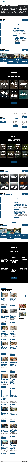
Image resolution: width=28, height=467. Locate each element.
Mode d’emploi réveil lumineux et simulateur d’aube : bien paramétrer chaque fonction (23, 85)
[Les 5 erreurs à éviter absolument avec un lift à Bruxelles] (3, 55)
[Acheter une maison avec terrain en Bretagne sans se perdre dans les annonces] (13, 409)
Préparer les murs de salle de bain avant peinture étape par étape (23, 269)
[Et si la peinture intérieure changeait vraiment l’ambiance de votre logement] (5, 295)
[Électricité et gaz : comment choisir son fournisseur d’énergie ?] (10, 56)
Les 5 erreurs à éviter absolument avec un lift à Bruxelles (3, 60)
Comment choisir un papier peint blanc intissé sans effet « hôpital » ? (14, 5)
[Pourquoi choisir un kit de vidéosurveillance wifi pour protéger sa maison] (22, 314)
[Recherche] (24, 1)
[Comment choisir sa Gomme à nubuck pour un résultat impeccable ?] (13, 343)
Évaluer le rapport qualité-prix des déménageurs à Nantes (24, 61)
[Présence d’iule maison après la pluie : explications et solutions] (13, 311)
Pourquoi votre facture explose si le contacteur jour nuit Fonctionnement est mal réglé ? (4, 94)
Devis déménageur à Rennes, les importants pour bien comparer (4, 447)
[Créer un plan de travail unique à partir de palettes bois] (22, 306)
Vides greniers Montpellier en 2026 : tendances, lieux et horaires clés (20, 24)
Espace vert (10, 151)
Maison (4, 183)
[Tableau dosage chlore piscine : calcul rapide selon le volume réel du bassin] (10, 231)
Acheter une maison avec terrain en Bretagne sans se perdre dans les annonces (13, 414)
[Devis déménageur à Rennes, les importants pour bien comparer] (5, 442)
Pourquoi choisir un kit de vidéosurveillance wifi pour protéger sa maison (22, 318)
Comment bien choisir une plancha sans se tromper (10, 154)
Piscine (10, 238)
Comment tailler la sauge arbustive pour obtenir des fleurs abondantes (17, 153)
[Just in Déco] (5, 1)
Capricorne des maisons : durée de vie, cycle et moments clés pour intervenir (3, 146)
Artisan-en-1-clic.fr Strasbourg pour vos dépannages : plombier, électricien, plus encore (4, 177)
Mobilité (3, 61)
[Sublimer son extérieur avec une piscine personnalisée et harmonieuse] (17, 230)
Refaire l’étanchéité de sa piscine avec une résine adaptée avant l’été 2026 (3, 234)
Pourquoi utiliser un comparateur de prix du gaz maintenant (23, 187)
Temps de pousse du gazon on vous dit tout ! (24, 147)
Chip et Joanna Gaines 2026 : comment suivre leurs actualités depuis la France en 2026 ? (19, 31)
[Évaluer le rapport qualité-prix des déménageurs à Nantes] (24, 56)
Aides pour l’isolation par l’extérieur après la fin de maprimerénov (14, 270)
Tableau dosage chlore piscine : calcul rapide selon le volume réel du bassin (10, 236)
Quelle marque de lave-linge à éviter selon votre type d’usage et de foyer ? (4, 85)
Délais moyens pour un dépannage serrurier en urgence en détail (13, 447)
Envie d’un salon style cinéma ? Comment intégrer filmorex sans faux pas (14, 95)
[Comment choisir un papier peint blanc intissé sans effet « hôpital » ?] (13, 295)
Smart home (4, 91)
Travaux (14, 266)
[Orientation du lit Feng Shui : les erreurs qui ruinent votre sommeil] (5, 343)
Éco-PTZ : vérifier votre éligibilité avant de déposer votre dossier (4, 269)
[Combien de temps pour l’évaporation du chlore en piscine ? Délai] (24, 231)
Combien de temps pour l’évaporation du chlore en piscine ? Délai (24, 236)
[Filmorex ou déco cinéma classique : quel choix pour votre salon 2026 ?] (13, 392)
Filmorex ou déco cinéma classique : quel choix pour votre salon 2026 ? (19, 212)
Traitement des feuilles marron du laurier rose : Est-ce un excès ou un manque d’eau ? (17, 146)
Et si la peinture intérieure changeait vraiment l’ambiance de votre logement (4, 5)
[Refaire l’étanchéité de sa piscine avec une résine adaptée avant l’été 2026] (3, 230)
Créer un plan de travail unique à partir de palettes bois (23, 310)
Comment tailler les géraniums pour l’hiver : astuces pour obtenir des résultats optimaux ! (3, 153)
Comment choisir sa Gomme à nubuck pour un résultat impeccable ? (13, 85)
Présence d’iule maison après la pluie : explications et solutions (14, 178)
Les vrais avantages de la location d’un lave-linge (23, 94)
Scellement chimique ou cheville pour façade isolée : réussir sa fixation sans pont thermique (14, 260)
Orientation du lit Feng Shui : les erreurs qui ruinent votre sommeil (23, 178)
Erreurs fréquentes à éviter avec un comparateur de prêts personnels (4, 187)
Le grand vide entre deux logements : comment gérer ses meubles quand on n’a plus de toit (17, 61)
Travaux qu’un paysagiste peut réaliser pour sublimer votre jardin (10, 147)
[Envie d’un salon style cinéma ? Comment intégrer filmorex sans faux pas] (5, 426)
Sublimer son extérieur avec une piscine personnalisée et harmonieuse (17, 234)
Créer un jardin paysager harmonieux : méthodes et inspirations (24, 154)
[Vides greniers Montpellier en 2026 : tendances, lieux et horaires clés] (5, 328)
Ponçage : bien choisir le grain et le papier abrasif (23, 260)
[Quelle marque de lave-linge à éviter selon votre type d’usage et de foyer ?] (13, 328)
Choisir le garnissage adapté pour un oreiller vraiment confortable (14, 187)
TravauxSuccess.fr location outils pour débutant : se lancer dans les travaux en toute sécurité (4, 260)
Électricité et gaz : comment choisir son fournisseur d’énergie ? (10, 61)
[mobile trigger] (1, 1)
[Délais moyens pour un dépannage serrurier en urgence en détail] (13, 442)
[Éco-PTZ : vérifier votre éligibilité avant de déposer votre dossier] (13, 426)
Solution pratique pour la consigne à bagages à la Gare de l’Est (21, 38)
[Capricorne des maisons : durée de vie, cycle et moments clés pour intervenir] (5, 376)
